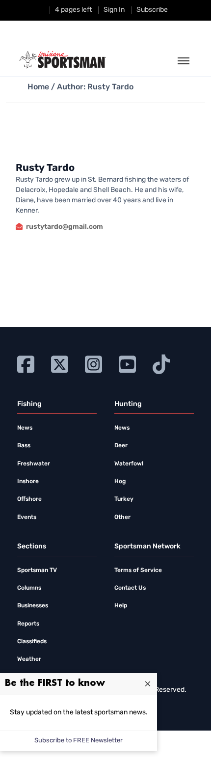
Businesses (32, 606)
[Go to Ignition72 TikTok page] (161, 363)
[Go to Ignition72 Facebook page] (25, 363)
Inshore (28, 482)
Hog (120, 482)
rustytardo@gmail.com (64, 227)
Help (120, 606)
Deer (121, 446)
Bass (23, 446)
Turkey (123, 499)
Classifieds (32, 642)
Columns (29, 588)
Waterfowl (128, 464)
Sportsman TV (37, 570)
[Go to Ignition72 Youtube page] (127, 363)
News (24, 428)
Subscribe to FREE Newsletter (78, 740)
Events (26, 517)
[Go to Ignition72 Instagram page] (93, 363)
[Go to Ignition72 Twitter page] (59, 363)
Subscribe (152, 10)
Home (38, 87)
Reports (28, 624)
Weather (29, 659)
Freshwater (33, 464)
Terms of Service (138, 570)
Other (122, 517)
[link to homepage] (62, 60)
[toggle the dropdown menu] (183, 61)
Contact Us (130, 588)
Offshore (29, 499)
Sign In (114, 10)
